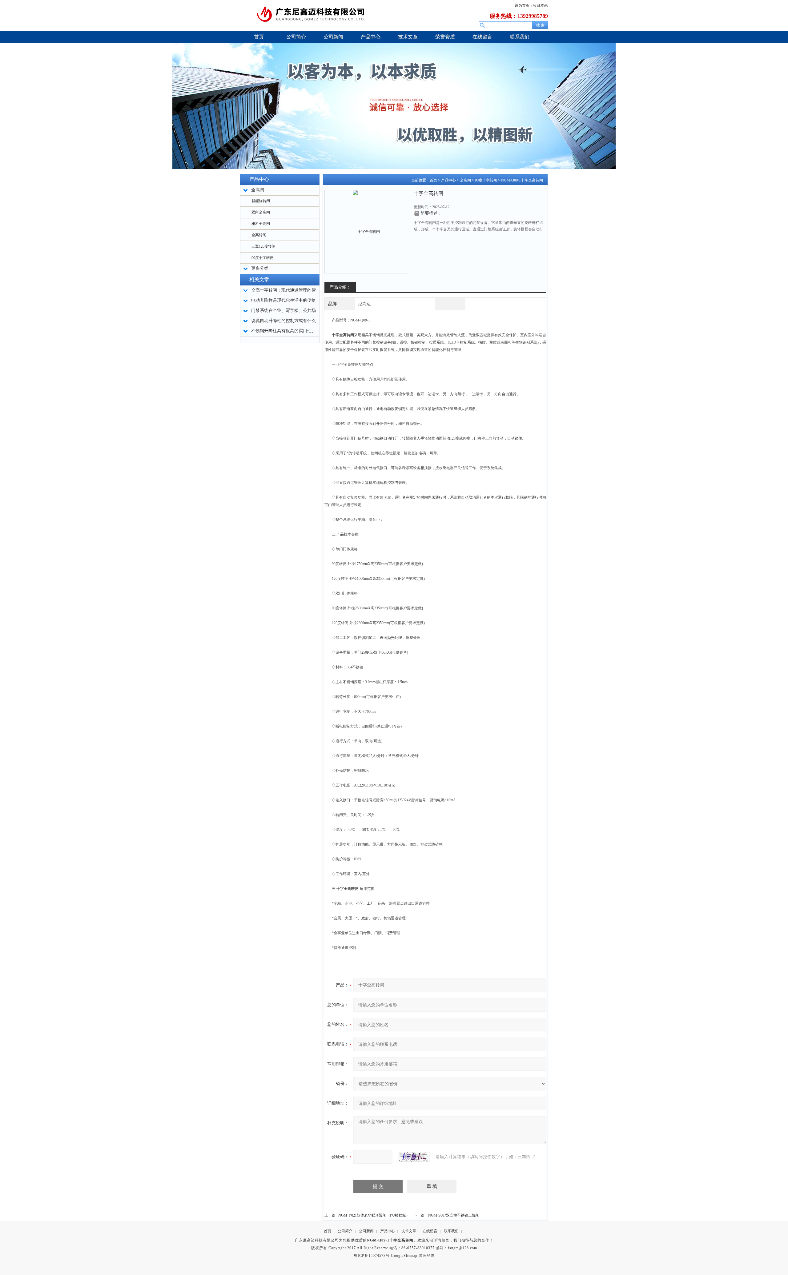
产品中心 (448, 180)
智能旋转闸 (260, 201)
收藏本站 (540, 5)
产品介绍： (340, 287)
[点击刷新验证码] (414, 1157)
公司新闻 (366, 1231)
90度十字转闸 (262, 258)
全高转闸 (258, 235)
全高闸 (465, 180)
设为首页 (522, 5)
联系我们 (451, 1231)
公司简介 (345, 1231)
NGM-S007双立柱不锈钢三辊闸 (453, 1215)
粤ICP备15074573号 (372, 1255)
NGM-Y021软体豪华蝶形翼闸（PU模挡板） (374, 1215)
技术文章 (408, 1231)
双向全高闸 (260, 212)
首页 (433, 180)
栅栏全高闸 (260, 223)
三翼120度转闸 (263, 246)
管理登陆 (427, 1255)
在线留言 (430, 1231)
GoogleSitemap (404, 1255)
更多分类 (259, 268)
